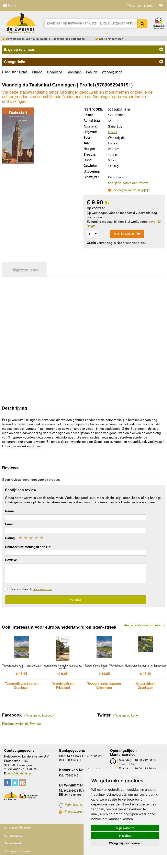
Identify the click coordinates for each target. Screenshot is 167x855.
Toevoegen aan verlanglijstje (130, 190)
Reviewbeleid (13, 843)
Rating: (10, 538)
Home (23, 71)
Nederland (54, 71)
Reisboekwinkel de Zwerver (21, 723)
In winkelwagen (123, 233)
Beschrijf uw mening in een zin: (28, 547)
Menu (11, 5)
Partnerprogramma (17, 851)
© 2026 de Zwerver (17, 827)
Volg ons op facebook (40, 715)
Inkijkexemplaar (25, 270)
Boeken (91, 71)
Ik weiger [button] (125, 835)
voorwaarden (42, 589)
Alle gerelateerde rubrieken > (144, 625)
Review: (11, 560)
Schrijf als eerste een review (128, 182)
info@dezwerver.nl (19, 773)
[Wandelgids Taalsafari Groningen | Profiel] (18, 135)
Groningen (74, 71)
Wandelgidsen (112, 71)
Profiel (112, 132)
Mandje (161, 5)
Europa (37, 71)
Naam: (10, 511)
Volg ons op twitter (127, 715)
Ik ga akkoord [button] (125, 828)
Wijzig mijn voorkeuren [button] (125, 843)
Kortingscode (13, 835)
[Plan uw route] (22, 782)
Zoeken (142, 23)
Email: (9, 524)
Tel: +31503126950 (141, 5)
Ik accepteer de (31, 589)
